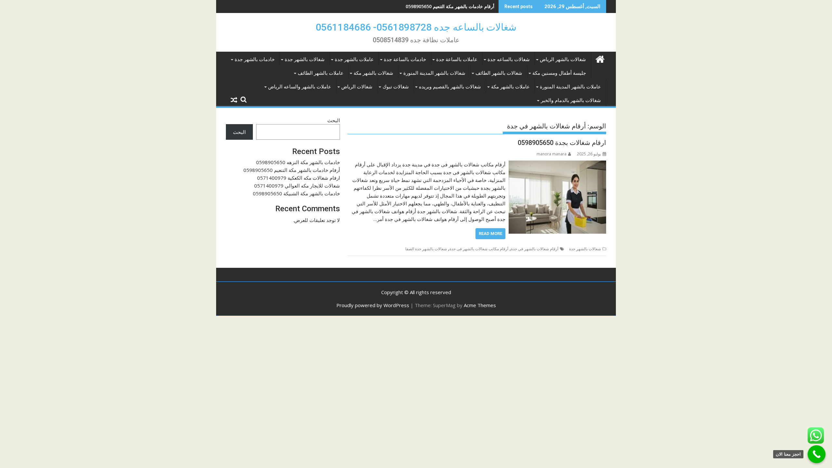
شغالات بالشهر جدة (305, 59)
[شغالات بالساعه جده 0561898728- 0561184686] (599, 58)
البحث (333, 120)
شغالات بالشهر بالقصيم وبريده (450, 87)
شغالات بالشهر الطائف (498, 73)
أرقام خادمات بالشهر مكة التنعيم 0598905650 (450, 6)
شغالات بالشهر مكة (373, 73)
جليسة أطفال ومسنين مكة (559, 73)
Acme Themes (480, 305)
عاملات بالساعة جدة (456, 59)
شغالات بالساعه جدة (509, 59)
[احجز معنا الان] (817, 454)
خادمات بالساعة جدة (405, 59)
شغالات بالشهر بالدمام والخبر (571, 100)
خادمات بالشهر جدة (255, 59)
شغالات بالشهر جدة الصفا (426, 249)
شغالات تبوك (396, 87)
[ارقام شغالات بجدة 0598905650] (557, 164)
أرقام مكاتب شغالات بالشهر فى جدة (478, 249)
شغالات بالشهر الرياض (563, 59)
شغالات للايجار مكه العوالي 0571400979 (297, 185)
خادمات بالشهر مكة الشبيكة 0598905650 (296, 193)
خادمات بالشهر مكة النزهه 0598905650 (298, 162)
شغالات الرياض (356, 87)
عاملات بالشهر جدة (354, 59)
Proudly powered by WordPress (372, 305)
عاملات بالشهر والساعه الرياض (299, 87)
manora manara (551, 154)
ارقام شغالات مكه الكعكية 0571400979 (298, 178)
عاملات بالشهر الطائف (321, 73)
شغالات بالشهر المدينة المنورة (434, 73)
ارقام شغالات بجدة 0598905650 (562, 143)
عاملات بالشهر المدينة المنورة (570, 87)
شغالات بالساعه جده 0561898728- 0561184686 (416, 27)
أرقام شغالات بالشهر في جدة (534, 249)
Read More (490, 233)
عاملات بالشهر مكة (510, 87)
